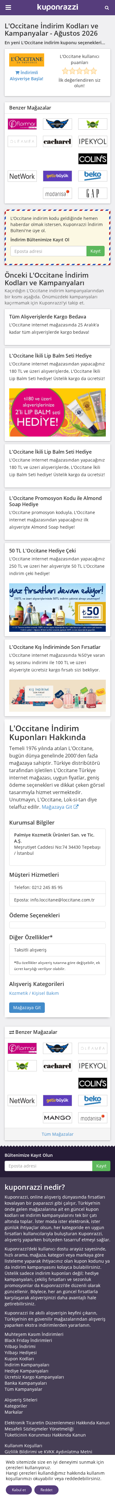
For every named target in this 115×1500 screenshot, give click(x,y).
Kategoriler (16, 1406)
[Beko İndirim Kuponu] (92, 176)
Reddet (46, 1489)
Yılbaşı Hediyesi (21, 1352)
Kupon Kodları (19, 1359)
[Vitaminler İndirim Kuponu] (92, 124)
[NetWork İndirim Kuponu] (22, 176)
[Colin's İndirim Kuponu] (92, 158)
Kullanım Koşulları (23, 1445)
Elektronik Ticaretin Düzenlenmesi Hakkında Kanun (57, 1423)
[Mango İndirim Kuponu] (57, 1118)
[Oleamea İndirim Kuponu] (22, 141)
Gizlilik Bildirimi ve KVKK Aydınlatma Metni (48, 1452)
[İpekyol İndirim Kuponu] (92, 141)
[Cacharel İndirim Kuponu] (57, 141)
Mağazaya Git (58, 807)
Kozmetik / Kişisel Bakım (34, 993)
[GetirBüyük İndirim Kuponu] (57, 176)
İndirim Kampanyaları (27, 1365)
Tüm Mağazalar (58, 1134)
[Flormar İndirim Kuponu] (22, 124)
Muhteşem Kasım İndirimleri (34, 1334)
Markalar (14, 1412)
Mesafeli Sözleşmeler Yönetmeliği (39, 1429)
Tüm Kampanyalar (23, 1389)
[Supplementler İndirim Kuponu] (57, 124)
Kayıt (95, 251)
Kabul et (19, 1489)
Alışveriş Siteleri (21, 1400)
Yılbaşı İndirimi (20, 1346)
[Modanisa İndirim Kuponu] (57, 193)
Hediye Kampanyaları (26, 1371)
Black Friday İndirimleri (28, 1340)
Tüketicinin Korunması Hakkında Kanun (45, 1435)
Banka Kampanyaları (26, 1383)
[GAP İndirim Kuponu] (92, 193)
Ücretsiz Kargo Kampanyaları (34, 1377)
